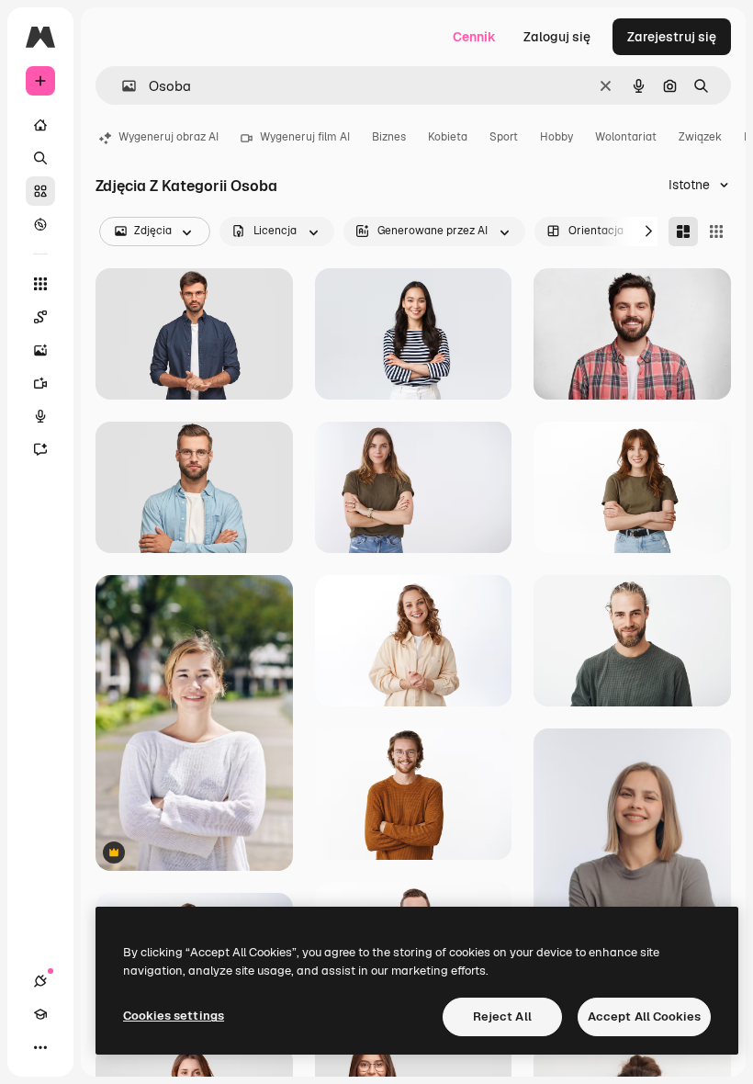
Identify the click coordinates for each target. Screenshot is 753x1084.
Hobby (556, 137)
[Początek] (40, 125)
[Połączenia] (40, 981)
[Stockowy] (40, 191)
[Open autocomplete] (121, 86)
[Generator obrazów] (40, 350)
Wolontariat (626, 137)
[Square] (716, 231)
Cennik (474, 36)
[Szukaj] (40, 158)
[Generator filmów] (40, 383)
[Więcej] (40, 1047)
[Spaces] (40, 317)
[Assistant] (40, 449)
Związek (700, 137)
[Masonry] (683, 231)
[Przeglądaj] (40, 224)
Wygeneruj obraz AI (168, 137)
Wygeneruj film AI (305, 137)
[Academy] (40, 1014)
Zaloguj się (556, 36)
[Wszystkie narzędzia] (40, 284)
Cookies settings (173, 1015)
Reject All (502, 1016)
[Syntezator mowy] (40, 416)
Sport (503, 137)
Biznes (389, 137)
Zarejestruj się (671, 36)
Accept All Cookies (644, 1016)
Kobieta (447, 137)
